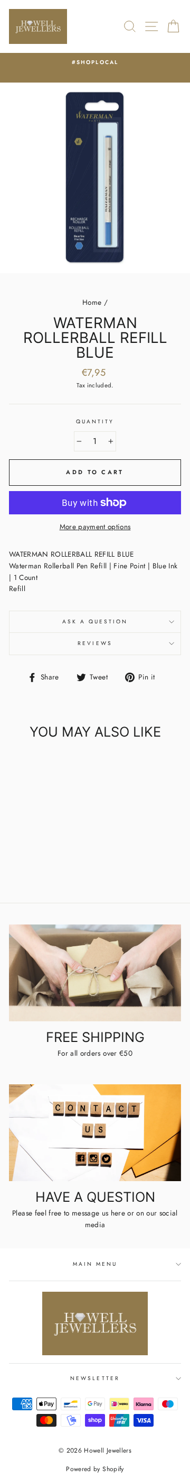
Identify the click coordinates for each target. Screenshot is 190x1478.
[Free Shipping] (95, 972)
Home (91, 302)
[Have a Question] (95, 1132)
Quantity (95, 421)
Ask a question (95, 621)
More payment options (95, 526)
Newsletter (95, 1378)
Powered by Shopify (95, 1469)
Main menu (95, 1264)
